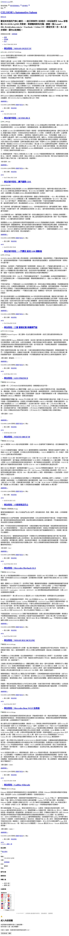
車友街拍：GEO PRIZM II (16, 378)
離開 (10, 933)
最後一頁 (9, 844)
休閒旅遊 (14, 34)
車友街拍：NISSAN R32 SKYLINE (19, 640)
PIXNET (22, 913)
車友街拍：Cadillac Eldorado (17, 785)
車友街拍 (13, 108)
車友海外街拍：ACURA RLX (17, 118)
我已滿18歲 (4, 933)
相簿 (5, 37)
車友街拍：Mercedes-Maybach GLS (20, 568)
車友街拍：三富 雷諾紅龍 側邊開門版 (20, 327)
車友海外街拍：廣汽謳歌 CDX (17, 182)
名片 (5, 41)
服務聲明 (50, 913)
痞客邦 (18, 104)
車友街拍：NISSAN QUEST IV (17, 48)
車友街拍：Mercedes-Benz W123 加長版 (22, 708)
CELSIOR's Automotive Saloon (19, 12)
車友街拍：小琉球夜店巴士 (16, 505)
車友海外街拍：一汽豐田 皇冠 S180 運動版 (23, 251)
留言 (21, 104)
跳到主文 (3, 17)
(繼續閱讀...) (4, 101)
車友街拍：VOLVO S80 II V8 (17, 437)
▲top (2, 111)
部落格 (6, 39)
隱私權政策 (44, 913)
